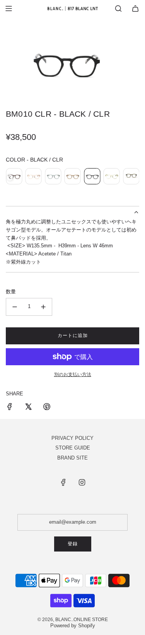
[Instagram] (81, 482)
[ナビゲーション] (8, 8)
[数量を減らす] (14, 306)
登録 (73, 543)
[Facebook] (63, 482)
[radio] (14, 177)
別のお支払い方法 (72, 374)
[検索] (118, 8)
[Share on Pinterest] (46, 408)
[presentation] (10, 177)
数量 (11, 292)
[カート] (135, 8)
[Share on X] (28, 408)
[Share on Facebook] (9, 408)
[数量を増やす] (43, 306)
